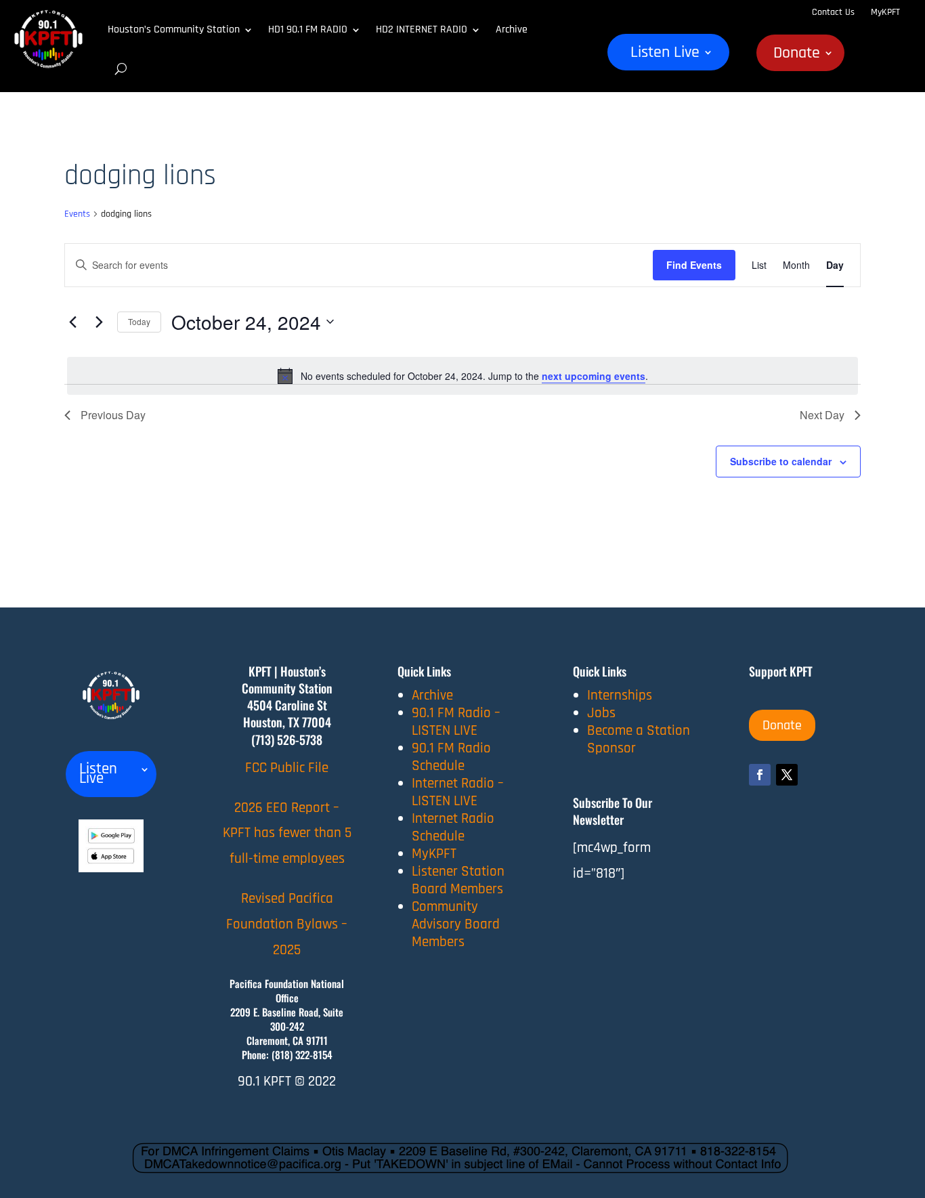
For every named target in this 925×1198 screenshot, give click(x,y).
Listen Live (665, 54)
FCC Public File (286, 767)
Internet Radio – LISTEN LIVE (458, 792)
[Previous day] (72, 322)
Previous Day (113, 415)
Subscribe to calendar (781, 461)
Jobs (601, 713)
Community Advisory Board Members (456, 924)
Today (139, 321)
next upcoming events (593, 376)
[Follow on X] (787, 775)
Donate (796, 55)
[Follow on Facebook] (760, 775)
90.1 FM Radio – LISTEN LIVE (456, 722)
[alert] (462, 376)
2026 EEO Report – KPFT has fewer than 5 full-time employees (287, 833)
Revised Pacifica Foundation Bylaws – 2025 (286, 924)
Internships (619, 695)
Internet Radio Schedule (453, 827)
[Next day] (99, 322)
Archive (512, 29)
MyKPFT (885, 12)
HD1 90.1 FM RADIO (307, 29)
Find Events (694, 265)
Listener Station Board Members (458, 880)
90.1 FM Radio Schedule (451, 757)
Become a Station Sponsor (638, 739)
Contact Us (833, 12)
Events (77, 214)
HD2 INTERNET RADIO (421, 29)
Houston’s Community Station (174, 29)
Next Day (822, 415)
